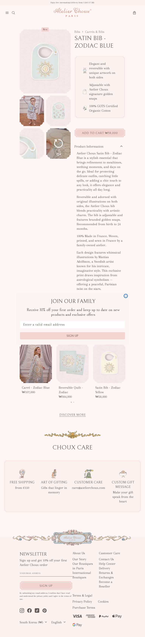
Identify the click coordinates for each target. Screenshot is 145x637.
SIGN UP (72, 335)
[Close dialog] (126, 296)
